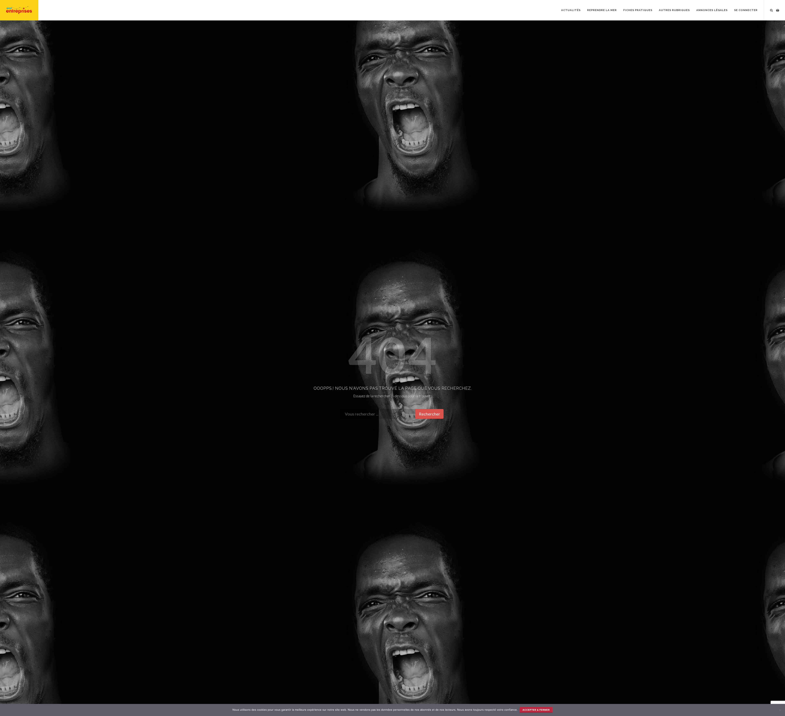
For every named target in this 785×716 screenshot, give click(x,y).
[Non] (780, 710)
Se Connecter (746, 10)
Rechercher (429, 413)
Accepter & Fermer (536, 709)
